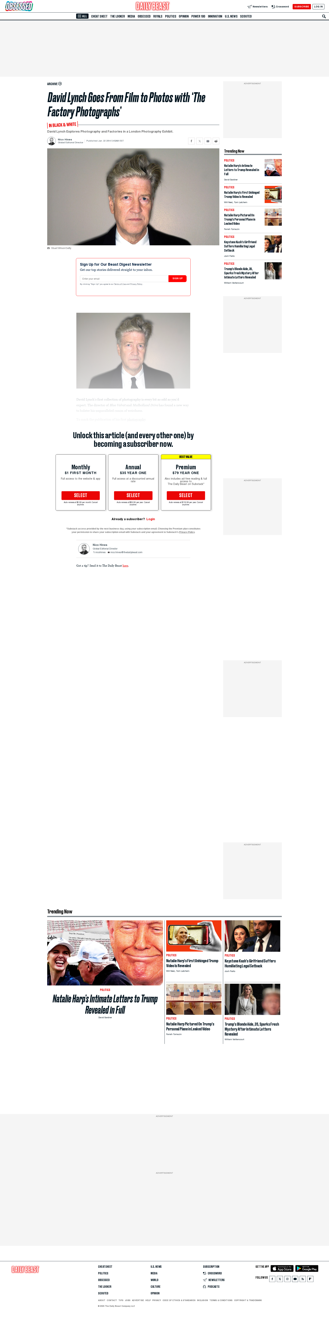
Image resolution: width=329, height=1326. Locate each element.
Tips (120, 1300)
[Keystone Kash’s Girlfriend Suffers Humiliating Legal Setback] (273, 251)
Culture (156, 1286)
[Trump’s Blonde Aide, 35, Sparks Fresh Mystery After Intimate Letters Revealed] (273, 278)
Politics (170, 16)
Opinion (184, 16)
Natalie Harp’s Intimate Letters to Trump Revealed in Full (105, 1004)
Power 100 (198, 16)
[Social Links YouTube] (295, 1280)
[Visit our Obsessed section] (31, 6)
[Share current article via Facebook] (191, 141)
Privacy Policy (136, 284)
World (154, 1280)
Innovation (215, 16)
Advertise (138, 1300)
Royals (157, 16)
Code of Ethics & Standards (179, 1300)
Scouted (246, 16)
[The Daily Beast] (153, 6)
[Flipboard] (310, 1280)
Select (80, 495)
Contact (112, 1300)
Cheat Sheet (99, 16)
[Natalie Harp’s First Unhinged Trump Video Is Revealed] (273, 202)
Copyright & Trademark (248, 1300)
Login (150, 519)
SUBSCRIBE (301, 6)
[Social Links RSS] (303, 1280)
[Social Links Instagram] (287, 1280)
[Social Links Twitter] (280, 1280)
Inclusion (202, 1300)
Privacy (156, 1300)
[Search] (324, 16)
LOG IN (318, 6)
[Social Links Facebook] (272, 1280)
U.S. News (231, 16)
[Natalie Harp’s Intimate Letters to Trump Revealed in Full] (273, 175)
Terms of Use (120, 284)
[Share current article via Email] (207, 141)
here (125, 565)
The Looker (117, 16)
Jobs (127, 1300)
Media (131, 16)
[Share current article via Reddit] (216, 141)
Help (148, 1300)
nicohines (100, 552)
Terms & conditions (220, 1300)
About (101, 1300)
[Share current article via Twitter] (199, 141)
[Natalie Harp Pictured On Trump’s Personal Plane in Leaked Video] (273, 224)
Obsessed (144, 16)
